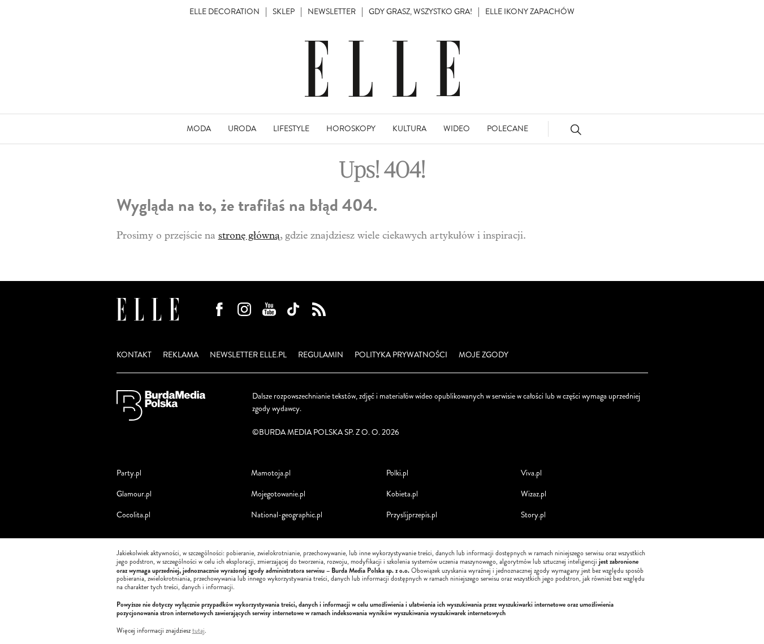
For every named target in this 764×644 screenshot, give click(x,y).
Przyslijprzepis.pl (411, 514)
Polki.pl (397, 473)
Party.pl (128, 473)
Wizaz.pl (533, 494)
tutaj (198, 631)
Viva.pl (531, 473)
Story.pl (533, 514)
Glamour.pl (134, 494)
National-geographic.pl (286, 514)
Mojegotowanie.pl (278, 494)
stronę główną (249, 235)
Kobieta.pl (402, 494)
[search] (576, 129)
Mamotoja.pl (271, 473)
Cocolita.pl (133, 514)
